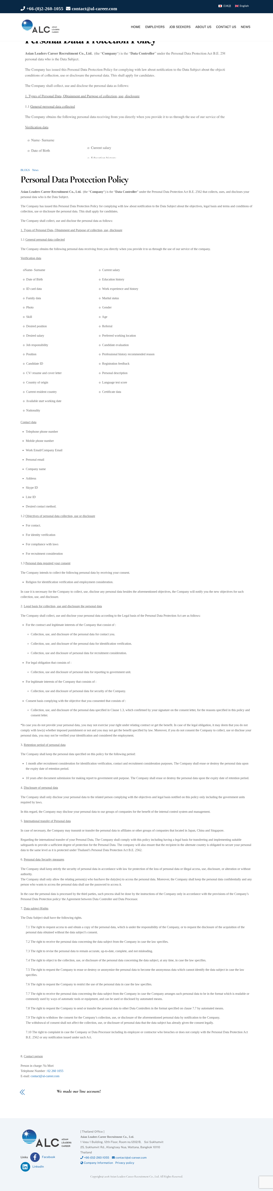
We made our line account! (66, 1091)
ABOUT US (203, 27)
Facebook (48, 1157)
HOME (135, 27)
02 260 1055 (55, 1071)
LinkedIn (38, 1166)
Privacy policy (124, 1162)
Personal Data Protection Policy (74, 179)
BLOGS (25, 170)
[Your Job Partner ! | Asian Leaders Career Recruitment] (41, 31)
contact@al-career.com (94, 8)
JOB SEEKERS (180, 27)
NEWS (245, 27)
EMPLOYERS (155, 27)
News (35, 170)
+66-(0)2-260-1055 (44, 8)
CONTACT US (226, 27)
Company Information (98, 1162)
